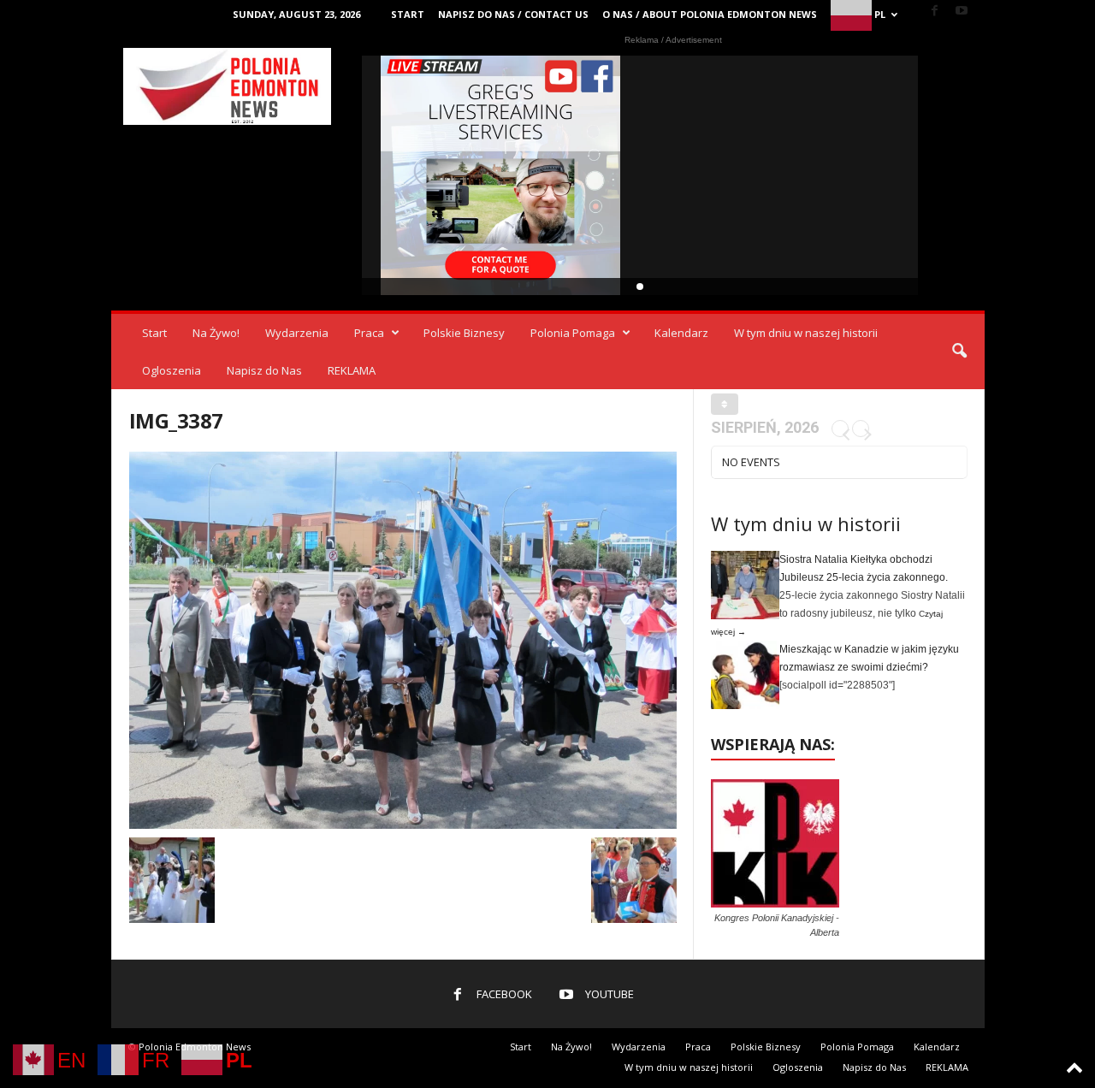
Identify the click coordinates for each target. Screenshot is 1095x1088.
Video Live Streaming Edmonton (501, 175)
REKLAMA (352, 370)
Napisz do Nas (264, 370)
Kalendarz (681, 332)
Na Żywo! (216, 332)
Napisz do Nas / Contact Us (513, 14)
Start (407, 14)
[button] (959, 351)
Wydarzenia (296, 332)
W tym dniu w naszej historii (806, 332)
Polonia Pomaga (572, 332)
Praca (369, 332)
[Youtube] (961, 11)
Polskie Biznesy (464, 332)
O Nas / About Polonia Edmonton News (709, 14)
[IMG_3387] (403, 640)
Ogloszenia (171, 370)
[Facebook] (935, 11)
